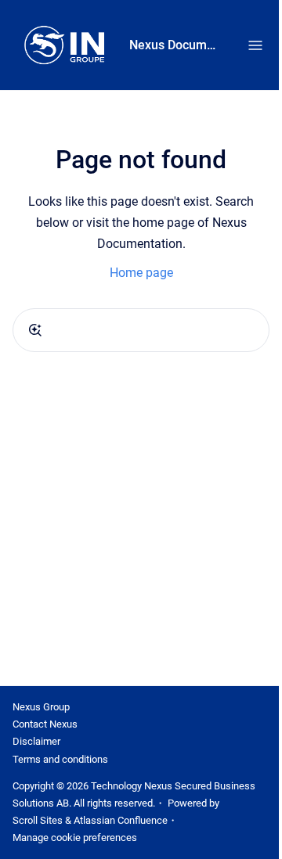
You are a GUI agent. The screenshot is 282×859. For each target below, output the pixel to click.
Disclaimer (36, 741)
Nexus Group (41, 707)
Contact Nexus (45, 724)
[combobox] (141, 330)
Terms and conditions (60, 759)
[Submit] (35, 330)
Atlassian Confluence (121, 820)
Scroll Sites (38, 820)
